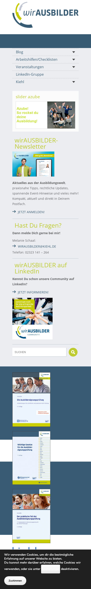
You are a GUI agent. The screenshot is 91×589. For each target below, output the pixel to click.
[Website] (45, 15)
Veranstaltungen (30, 66)
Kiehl (20, 81)
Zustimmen (15, 580)
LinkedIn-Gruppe (30, 74)
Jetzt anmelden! (31, 212)
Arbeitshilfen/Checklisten (36, 59)
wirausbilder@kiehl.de (37, 246)
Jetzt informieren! (33, 292)
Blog (19, 52)
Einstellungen (50, 569)
